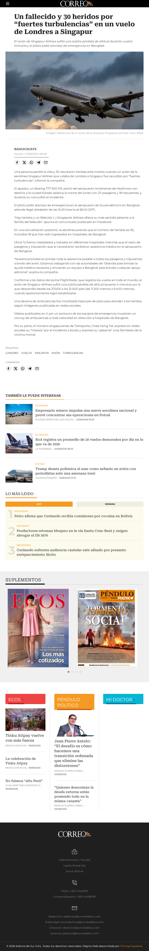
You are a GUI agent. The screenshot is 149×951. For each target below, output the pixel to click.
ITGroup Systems (131, 946)
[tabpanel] (39, 628)
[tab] (68, 672)
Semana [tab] (110, 504)
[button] (74, 91)
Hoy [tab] (39, 504)
